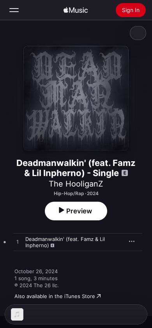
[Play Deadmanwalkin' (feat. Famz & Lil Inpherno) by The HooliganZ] (17, 242)
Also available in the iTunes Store (54, 296)
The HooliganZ (76, 183)
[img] (76, 10)
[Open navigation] (14, 10)
